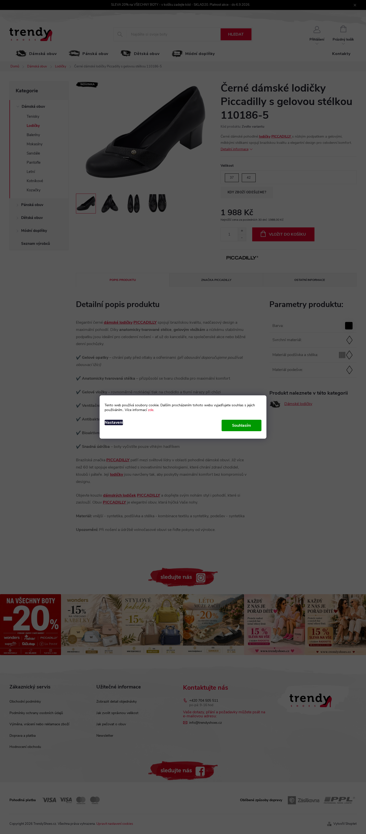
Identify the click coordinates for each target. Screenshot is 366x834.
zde (150, 410)
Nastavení (114, 422)
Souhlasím (241, 425)
